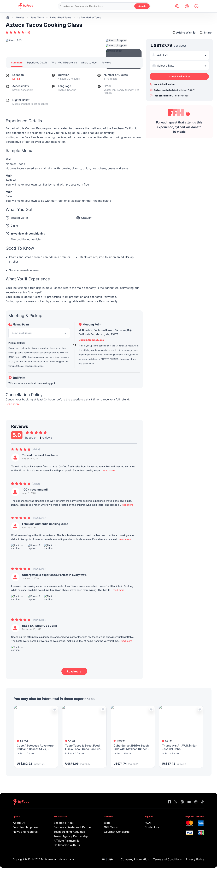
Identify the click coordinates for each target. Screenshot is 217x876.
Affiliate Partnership (67, 840)
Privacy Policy (195, 859)
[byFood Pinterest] (196, 802)
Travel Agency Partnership (71, 836)
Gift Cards (111, 827)
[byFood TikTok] (202, 802)
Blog (107, 822)
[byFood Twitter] (175, 802)
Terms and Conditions (167, 859)
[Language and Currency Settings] (177, 6)
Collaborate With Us (67, 845)
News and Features (25, 831)
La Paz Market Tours (89, 17)
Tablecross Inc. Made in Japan (58, 859)
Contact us (152, 827)
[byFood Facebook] (169, 802)
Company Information (135, 859)
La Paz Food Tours (60, 17)
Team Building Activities (69, 831)
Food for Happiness (25, 827)
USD (110, 859)
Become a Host (64, 822)
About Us (19, 822)
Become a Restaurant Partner (72, 827)
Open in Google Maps (91, 339)
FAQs (148, 822)
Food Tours (37, 17)
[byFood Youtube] (189, 802)
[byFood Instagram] (182, 802)
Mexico (20, 17)
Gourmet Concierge (117, 831)
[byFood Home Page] (26, 7)
